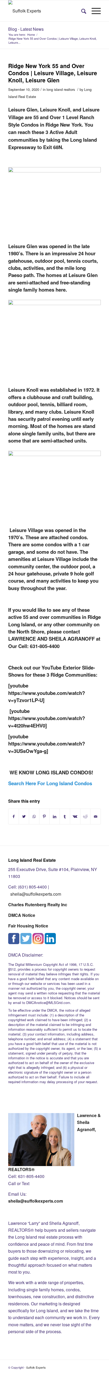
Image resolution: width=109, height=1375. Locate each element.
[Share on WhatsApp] (34, 816)
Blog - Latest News (26, 29)
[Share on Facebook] (13, 816)
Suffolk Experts (36, 1367)
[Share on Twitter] (24, 816)
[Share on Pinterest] (44, 816)
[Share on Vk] (75, 816)
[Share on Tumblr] (65, 816)
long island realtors (61, 89)
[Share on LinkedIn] (55, 816)
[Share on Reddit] (85, 816)
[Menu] (93, 10)
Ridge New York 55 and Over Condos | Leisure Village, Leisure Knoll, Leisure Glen (52, 73)
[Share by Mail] (95, 816)
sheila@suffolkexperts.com (35, 894)
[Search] (81, 10)
